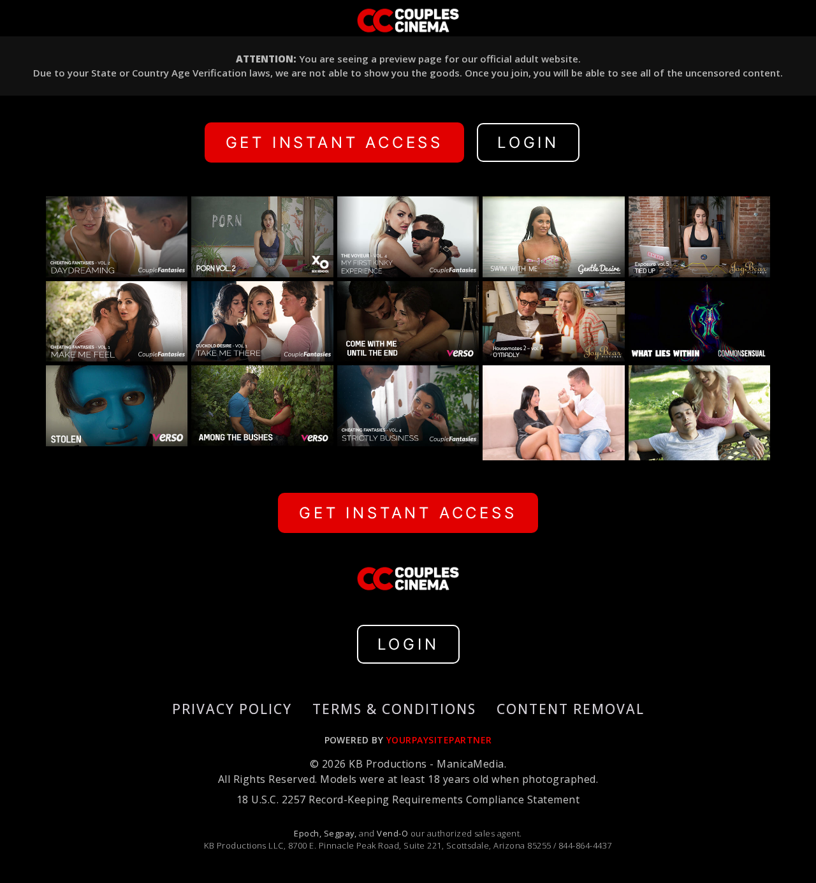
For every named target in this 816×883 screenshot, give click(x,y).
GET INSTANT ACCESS (334, 142)
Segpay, (340, 833)
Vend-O (392, 833)
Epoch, (307, 833)
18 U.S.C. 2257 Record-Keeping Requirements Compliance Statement (408, 799)
